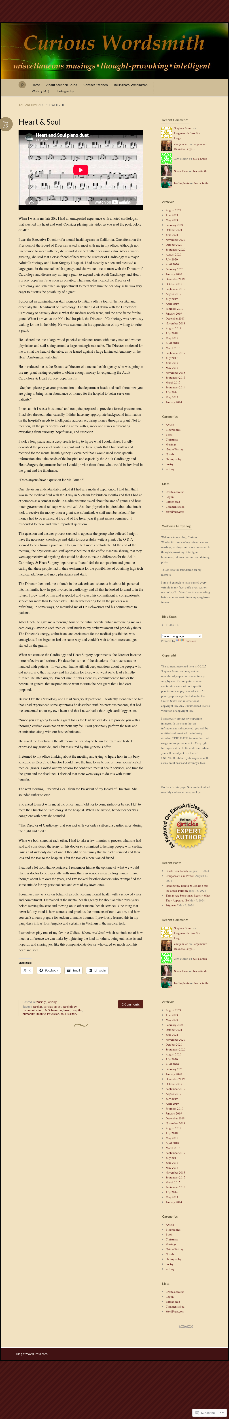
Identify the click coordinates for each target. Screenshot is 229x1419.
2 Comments (131, 1004)
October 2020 (174, 245)
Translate (190, 641)
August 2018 (173, 328)
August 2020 (173, 254)
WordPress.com (175, 511)
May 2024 (172, 220)
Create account (175, 492)
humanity (28, 1014)
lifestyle (41, 1014)
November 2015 (175, 373)
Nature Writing (175, 449)
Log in (170, 497)
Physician (53, 1014)
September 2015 (175, 377)
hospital (77, 1010)
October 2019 (174, 284)
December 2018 (175, 318)
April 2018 (172, 343)
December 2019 (175, 279)
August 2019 (173, 294)
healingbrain (182, 183)
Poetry (170, 464)
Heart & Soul (40, 121)
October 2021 (174, 230)
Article (170, 425)
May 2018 (172, 338)
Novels (170, 454)
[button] (185, 826)
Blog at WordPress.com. (32, 1354)
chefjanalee (181, 144)
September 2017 (175, 353)
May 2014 (172, 397)
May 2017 (172, 368)
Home (36, 85)
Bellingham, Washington (131, 85)
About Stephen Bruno (61, 85)
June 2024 (172, 215)
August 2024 (173, 210)
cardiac (37, 1006)
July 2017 (172, 358)
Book (169, 435)
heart (67, 1010)
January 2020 (174, 274)
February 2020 (174, 269)
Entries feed (173, 502)
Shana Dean (181, 171)
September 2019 (175, 289)
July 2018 (172, 333)
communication (32, 1010)
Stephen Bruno (183, 128)
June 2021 (172, 235)
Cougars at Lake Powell (180, 876)
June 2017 (172, 363)
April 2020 (172, 264)
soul (63, 1014)
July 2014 (172, 392)
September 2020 (175, 249)
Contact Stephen (95, 85)
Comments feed (175, 507)
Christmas (172, 439)
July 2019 (172, 299)
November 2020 (175, 240)
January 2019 (174, 313)
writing (52, 1002)
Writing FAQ (40, 91)
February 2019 (174, 309)
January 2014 (174, 402)
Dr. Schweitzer (53, 1010)
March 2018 (173, 348)
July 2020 (172, 259)
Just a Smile (200, 159)
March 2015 (173, 382)
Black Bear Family (177, 871)
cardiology (69, 1006)
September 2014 (175, 387)
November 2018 (175, 323)
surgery (72, 1014)
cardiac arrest (52, 1006)
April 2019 (172, 304)
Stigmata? (172, 905)
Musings (41, 1002)
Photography (64, 91)
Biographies (173, 430)
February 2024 (174, 225)
